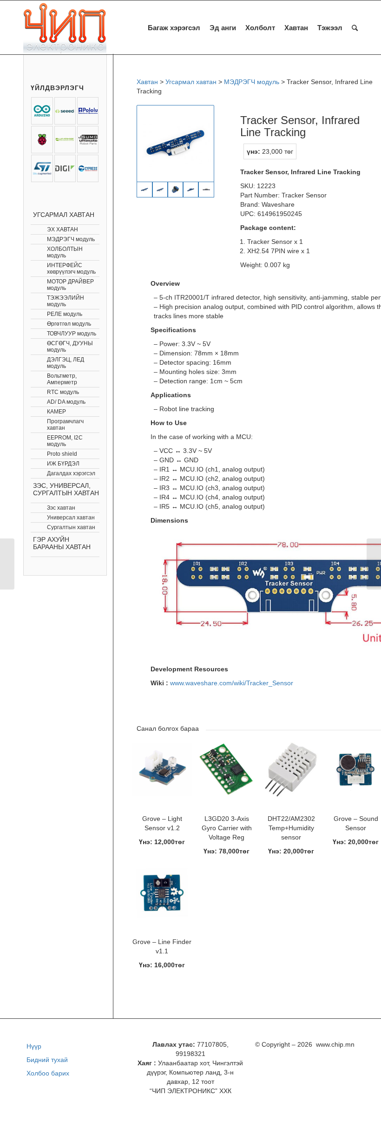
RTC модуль (63, 392)
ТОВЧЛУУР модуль (71, 333)
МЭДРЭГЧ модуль (71, 239)
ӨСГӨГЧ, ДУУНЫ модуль (70, 346)
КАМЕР (56, 411)
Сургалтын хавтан (71, 527)
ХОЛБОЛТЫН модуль (65, 252)
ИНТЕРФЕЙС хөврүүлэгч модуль (71, 268)
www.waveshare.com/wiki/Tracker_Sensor (231, 683)
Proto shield (62, 454)
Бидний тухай (47, 1059)
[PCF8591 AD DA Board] (374, 564)
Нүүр (33, 1046)
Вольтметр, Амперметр (62, 379)
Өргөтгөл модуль (69, 324)
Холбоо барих (47, 1073)
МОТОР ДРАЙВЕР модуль (70, 284)
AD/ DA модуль (66, 402)
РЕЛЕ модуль (64, 314)
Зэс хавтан (61, 508)
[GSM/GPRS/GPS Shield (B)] (7, 564)
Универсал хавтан (71, 517)
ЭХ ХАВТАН (62, 229)
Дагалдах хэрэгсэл (71, 473)
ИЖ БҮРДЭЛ (63, 463)
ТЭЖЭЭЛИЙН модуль (65, 301)
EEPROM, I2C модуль (65, 440)
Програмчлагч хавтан (65, 424)
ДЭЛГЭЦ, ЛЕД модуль (65, 362)
